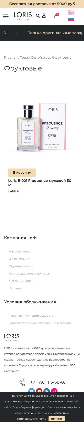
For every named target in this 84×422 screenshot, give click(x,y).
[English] (71, 12)
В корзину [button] (22, 172)
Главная (11, 57)
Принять (56, 418)
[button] (5, 16)
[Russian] (71, 18)
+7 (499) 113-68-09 (48, 382)
